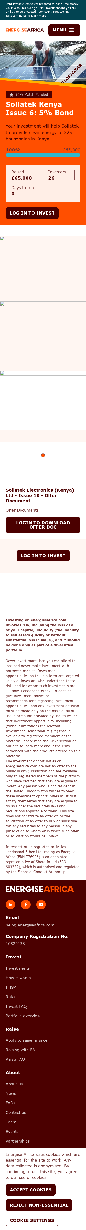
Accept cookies (31, 1190)
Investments (18, 968)
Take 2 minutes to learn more (26, 15)
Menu (60, 30)
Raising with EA (20, 1049)
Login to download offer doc (43, 525)
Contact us (16, 1112)
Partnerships (18, 1141)
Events (12, 1131)
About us (14, 1083)
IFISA (11, 987)
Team (11, 1122)
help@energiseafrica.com (30, 925)
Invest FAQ (16, 1006)
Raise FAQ (15, 1059)
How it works (18, 977)
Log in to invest (32, 213)
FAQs (10, 1103)
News (11, 1093)
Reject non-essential (39, 1205)
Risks (10, 996)
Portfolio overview (23, 1016)
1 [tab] (43, 455)
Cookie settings (32, 1220)
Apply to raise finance (27, 1040)
